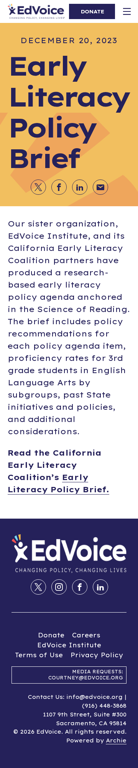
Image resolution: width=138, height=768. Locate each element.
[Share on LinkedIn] (100, 587)
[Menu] (126, 11)
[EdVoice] (36, 11)
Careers (86, 635)
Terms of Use (39, 655)
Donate (51, 635)
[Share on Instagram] (59, 587)
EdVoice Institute (69, 645)
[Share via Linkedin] (79, 187)
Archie (116, 740)
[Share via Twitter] (38, 187)
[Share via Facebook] (59, 187)
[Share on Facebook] (79, 587)
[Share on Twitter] (38, 587)
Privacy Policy (97, 655)
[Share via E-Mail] (100, 187)
